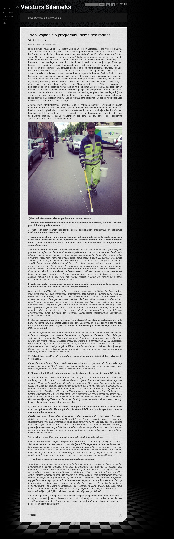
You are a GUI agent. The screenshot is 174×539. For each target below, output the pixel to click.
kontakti (6, 8)
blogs (54, 44)
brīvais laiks (8, 12)
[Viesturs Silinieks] (45, 7)
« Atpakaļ (32, 515)
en (125, 4)
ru (121, 4)
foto (4, 23)
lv (117, 4)
